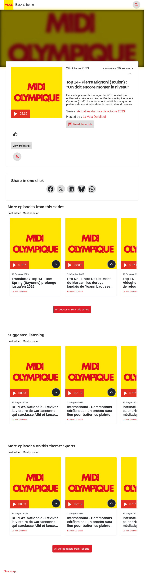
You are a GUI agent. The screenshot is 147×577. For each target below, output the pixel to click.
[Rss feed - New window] (17, 156)
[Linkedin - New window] (71, 189)
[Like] (15, 134)
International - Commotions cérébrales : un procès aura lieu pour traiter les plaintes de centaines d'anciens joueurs (89, 411)
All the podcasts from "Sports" (72, 548)
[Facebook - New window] (50, 189)
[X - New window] (61, 189)
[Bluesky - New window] (81, 189)
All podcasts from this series (72, 309)
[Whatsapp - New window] (92, 189)
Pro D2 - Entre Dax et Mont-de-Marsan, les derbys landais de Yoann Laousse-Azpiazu (89, 282)
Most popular (31, 212)
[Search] (136, 5)
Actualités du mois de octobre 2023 (101, 111)
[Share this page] (129, 74)
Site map (10, 571)
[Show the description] (56, 264)
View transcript (21, 145)
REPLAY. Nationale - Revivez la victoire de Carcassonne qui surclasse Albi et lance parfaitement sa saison (35, 411)
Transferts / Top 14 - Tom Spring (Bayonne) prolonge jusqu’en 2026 (34, 282)
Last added (14, 212)
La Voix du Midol (94, 116)
